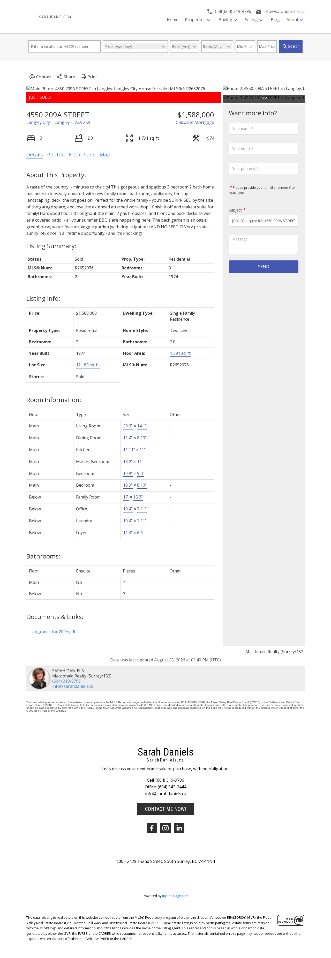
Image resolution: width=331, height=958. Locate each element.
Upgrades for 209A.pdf (54, 632)
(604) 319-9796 (66, 681)
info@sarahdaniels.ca (72, 686)
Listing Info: (43, 298)
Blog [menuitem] (275, 19)
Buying (225, 19)
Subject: (236, 210)
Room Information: (53, 399)
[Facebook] (152, 828)
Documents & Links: (55, 616)
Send (263, 266)
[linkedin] (179, 828)
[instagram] (165, 828)
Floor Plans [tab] (82, 154)
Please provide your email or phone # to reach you (262, 190)
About (292, 19)
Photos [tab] (55, 154)
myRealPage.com (175, 895)
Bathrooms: (43, 556)
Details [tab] (34, 154)
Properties (195, 19)
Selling (251, 19)
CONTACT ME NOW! (165, 809)
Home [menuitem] (172, 19)
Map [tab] (105, 154)
